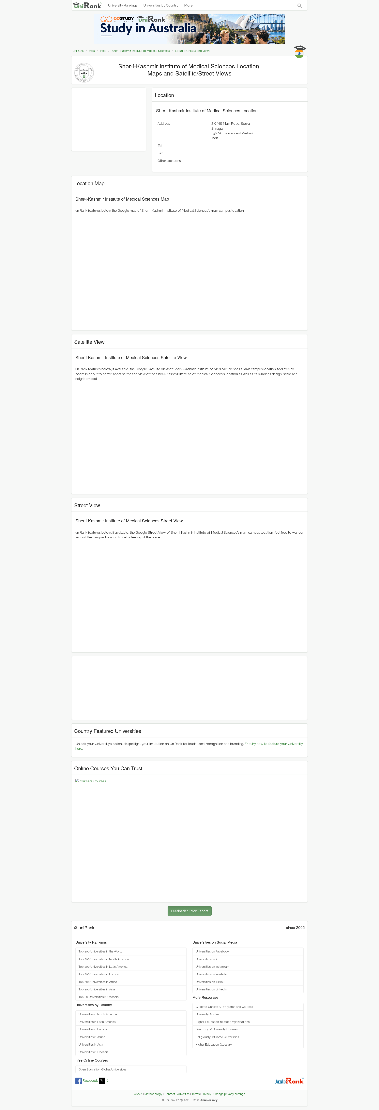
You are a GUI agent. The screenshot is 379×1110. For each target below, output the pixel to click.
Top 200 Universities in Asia (97, 989)
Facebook (90, 1081)
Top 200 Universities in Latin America (103, 966)
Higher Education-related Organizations (223, 1021)
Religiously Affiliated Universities (217, 1037)
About (138, 1094)
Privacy (206, 1094)
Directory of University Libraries (217, 1029)
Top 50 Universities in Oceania (99, 997)
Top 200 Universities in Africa (98, 982)
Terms (196, 1094)
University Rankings (122, 5)
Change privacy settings (229, 1094)
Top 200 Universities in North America (104, 959)
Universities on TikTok (210, 982)
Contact (169, 1094)
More (188, 5)
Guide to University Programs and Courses (224, 1006)
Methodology (153, 1094)
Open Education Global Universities (102, 1069)
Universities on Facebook (212, 951)
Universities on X (207, 959)
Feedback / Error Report (189, 911)
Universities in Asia (91, 1044)
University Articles (207, 1014)
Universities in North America (98, 1014)
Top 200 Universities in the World (100, 951)
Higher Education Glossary (214, 1044)
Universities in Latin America (97, 1021)
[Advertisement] (108, 119)
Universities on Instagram (212, 966)
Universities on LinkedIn (211, 989)
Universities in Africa (92, 1037)
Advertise (183, 1094)
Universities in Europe (93, 1029)
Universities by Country (160, 5)
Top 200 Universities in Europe (99, 974)
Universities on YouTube (211, 974)
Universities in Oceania (94, 1052)
